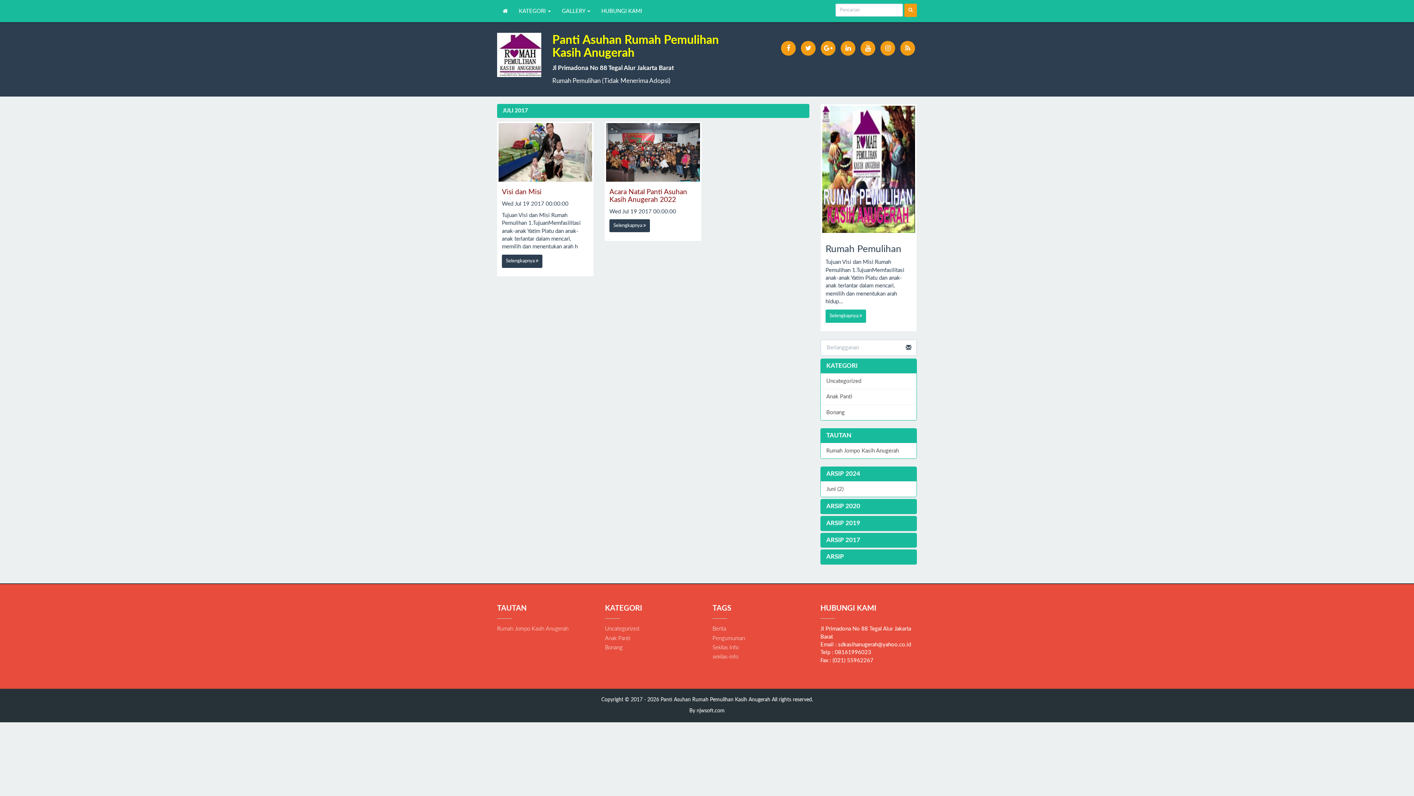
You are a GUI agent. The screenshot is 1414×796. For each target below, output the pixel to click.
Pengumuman (729, 638)
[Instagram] (887, 48)
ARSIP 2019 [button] (843, 523)
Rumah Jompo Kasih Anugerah (862, 451)
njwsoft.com (711, 710)
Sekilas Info (726, 647)
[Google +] (828, 48)
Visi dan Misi (522, 192)
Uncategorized (843, 381)
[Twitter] (808, 48)
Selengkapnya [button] (521, 261)
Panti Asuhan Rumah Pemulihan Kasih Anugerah (714, 699)
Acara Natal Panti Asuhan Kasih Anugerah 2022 (648, 196)
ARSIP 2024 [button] (843, 474)
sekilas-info (725, 657)
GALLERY (574, 11)
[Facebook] (788, 48)
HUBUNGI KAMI (621, 11)
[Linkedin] (848, 48)
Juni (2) (835, 489)
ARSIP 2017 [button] (843, 540)
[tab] (869, 474)
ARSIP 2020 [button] (843, 506)
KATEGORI (533, 11)
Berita (719, 629)
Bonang (835, 412)
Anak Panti (839, 396)
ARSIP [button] (835, 557)
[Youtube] (868, 48)
